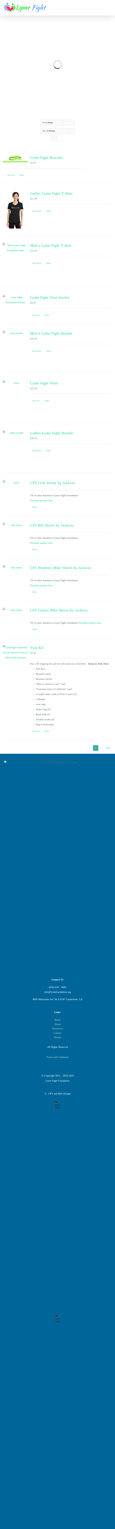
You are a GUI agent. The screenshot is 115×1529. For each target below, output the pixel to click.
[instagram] (57, 1316)
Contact (57, 1032)
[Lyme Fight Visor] (15, 398)
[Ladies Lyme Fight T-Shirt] (15, 210)
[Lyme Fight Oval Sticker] (15, 302)
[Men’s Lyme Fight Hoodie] (15, 348)
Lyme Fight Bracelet (46, 158)
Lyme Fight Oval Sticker (50, 297)
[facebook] (57, 1102)
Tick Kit (36, 648)
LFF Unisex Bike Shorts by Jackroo (59, 610)
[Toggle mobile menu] (110, 5)
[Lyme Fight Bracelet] (15, 158)
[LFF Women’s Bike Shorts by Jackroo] (15, 576)
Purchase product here (41, 500)
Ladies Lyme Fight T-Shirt (51, 193)
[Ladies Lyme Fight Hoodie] (15, 448)
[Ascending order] (72, 123)
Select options (36, 211)
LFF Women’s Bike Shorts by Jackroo (60, 568)
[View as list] (60, 138)
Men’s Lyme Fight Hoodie (51, 333)
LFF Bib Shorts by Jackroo (51, 525)
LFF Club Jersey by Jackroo (52, 483)
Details (21, 175)
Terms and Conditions (57, 1057)
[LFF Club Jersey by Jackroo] (15, 491)
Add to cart (10, 175)
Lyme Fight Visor (44, 383)
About (57, 1024)
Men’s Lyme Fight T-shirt (50, 245)
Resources (57, 1028)
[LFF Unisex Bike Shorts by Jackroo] (15, 616)
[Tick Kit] (15, 657)
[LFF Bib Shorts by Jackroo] (15, 533)
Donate (57, 1037)
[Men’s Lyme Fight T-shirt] (15, 262)
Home (57, 1019)
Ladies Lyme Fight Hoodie (51, 433)
